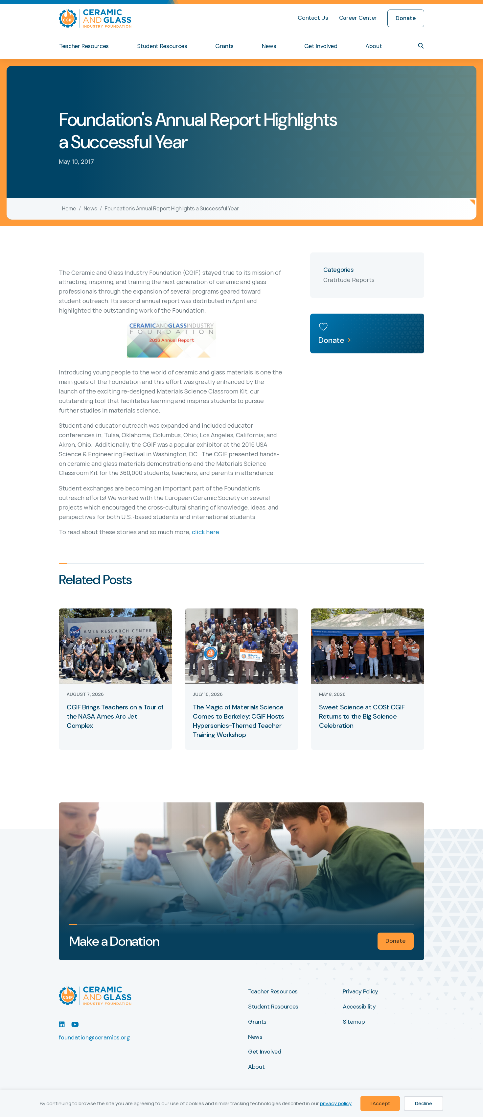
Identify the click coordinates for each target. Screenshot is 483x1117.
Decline (423, 1103)
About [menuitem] (373, 46)
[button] (421, 45)
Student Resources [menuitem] (162, 46)
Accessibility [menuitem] (359, 1007)
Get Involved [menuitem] (320, 46)
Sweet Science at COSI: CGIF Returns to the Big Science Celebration (361, 716)
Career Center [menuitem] (358, 18)
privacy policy (336, 1103)
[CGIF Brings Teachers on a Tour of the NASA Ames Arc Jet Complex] (115, 646)
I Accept (380, 1103)
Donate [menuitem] (406, 18)
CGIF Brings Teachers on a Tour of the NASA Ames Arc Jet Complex (115, 716)
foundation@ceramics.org (94, 1037)
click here (205, 532)
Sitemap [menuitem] (354, 1022)
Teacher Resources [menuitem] (84, 46)
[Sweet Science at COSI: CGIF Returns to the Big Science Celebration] (367, 646)
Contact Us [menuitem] (313, 18)
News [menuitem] (269, 46)
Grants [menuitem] (224, 46)
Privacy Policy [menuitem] (360, 991)
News (90, 208)
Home (69, 208)
